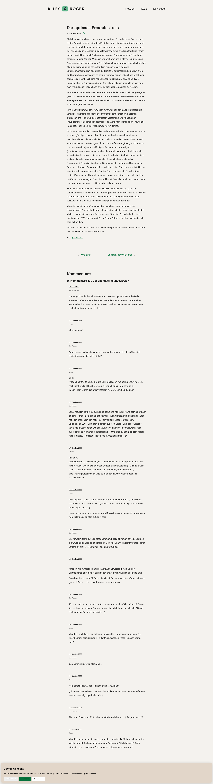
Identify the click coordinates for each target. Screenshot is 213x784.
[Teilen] (83, 33)
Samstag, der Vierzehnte (120, 255)
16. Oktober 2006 (75, 490)
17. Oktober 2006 (75, 320)
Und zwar (85, 255)
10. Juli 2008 (74, 287)
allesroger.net (74, 290)
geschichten (77, 237)
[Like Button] (69, 244)
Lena (71, 324)
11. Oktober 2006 (75, 654)
